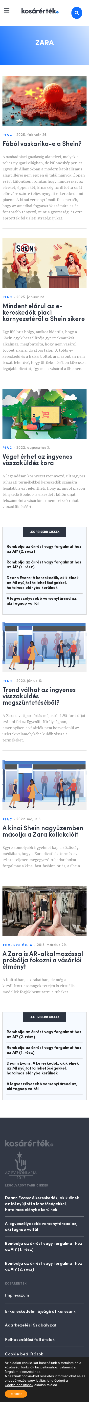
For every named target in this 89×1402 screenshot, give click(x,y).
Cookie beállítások (19, 1385)
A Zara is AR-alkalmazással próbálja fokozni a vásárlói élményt (42, 959)
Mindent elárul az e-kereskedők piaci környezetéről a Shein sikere (43, 312)
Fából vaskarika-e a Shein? (42, 143)
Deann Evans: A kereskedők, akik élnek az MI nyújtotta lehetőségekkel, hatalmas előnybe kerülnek (43, 583)
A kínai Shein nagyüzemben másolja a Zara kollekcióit (42, 830)
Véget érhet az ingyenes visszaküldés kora (37, 459)
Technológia (17, 945)
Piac (7, 135)
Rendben (16, 1394)
